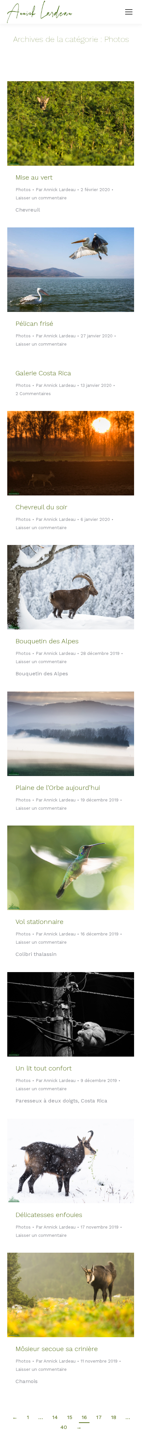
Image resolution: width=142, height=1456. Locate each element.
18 (113, 1417)
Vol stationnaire (39, 922)
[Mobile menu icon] (128, 11)
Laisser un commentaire (41, 197)
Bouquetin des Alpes (47, 641)
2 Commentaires (33, 393)
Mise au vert (34, 177)
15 (69, 1417)
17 (99, 1417)
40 (63, 1427)
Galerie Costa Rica (43, 373)
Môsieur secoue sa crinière (57, 1349)
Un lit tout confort (44, 1068)
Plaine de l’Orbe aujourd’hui (58, 788)
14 (55, 1417)
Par (56, 189)
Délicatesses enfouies (49, 1215)
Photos (23, 189)
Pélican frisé (34, 323)
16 (84, 1417)
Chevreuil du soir (41, 507)
